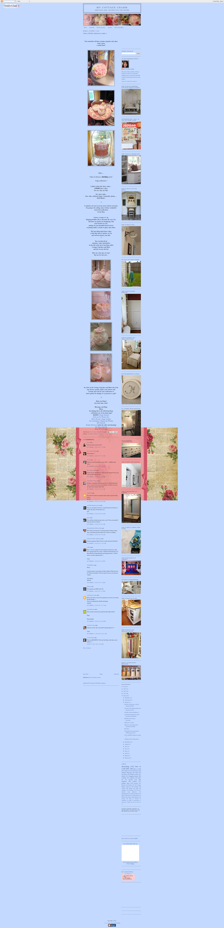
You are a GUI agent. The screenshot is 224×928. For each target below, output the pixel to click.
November (127, 700)
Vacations (137, 798)
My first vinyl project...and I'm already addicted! (131, 705)
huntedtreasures (90, 609)
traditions (124, 781)
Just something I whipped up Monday (101, 421)
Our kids (128, 795)
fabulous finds (134, 774)
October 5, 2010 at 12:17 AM (96, 605)
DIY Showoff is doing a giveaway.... (129, 719)
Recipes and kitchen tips (128, 785)
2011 (124, 693)
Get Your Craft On (101, 427)
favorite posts (133, 780)
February (127, 758)
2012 (124, 691)
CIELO (88, 547)
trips (123, 795)
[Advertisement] (96, 661)
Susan (88, 442)
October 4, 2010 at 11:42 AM (96, 543)
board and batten (134, 793)
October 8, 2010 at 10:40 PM (96, 621)
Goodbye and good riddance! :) (131, 712)
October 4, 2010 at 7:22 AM (96, 456)
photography (136, 800)
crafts (136, 772)
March (126, 755)
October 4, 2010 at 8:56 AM (96, 513)
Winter (123, 797)
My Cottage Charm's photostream (127, 878)
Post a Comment (87, 648)
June (126, 749)
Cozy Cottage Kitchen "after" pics (130, 843)
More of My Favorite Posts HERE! (130, 838)
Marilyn (89, 586)
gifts (137, 788)
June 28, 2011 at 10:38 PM (95, 644)
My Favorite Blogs (119, 27)
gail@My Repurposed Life (93, 505)
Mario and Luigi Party (136, 802)
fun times (124, 774)
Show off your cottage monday (101, 419)
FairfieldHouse (90, 565)
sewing (123, 798)
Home (85, 27)
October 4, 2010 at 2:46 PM (96, 561)
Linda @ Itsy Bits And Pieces (94, 538)
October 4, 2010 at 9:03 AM (96, 524)
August (127, 744)
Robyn (88, 460)
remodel (124, 778)
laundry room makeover (129, 792)
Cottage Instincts (104, 415)
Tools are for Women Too (101, 417)
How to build (137, 769)
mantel (130, 800)
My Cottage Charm (112, 7)
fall (137, 790)
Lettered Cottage (91, 625)
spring (130, 798)
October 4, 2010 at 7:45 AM (96, 477)
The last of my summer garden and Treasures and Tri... (132, 709)
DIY (127, 768)
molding (136, 787)
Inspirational (125, 793)
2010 (124, 696)
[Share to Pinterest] (117, 432)
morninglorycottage (92, 595)
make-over (127, 770)
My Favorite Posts (101, 27)
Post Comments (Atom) (95, 677)
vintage (123, 788)
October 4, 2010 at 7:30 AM (96, 466)
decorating (125, 766)
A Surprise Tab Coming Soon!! (131, 739)
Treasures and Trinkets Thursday (131, 771)
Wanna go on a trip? (129, 722)
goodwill (136, 783)
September (127, 742)
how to (138, 766)
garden (130, 788)
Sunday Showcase (91, 425)
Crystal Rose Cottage (92, 480)
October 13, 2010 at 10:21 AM (97, 633)
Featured (110, 27)
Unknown (89, 493)
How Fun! (126, 729)
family (123, 776)
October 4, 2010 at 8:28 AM (96, 501)
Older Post (116, 674)
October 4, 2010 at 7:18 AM (96, 447)
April (126, 753)
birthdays (131, 790)
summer (134, 781)
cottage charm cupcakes (95, 433)
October (127, 702)
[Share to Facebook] (115, 432)
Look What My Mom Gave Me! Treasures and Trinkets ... (131, 715)
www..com (128, 873)
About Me (91, 27)
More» (133, 863)
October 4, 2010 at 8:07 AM (96, 489)
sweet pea (124, 802)
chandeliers (124, 800)
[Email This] (110, 432)
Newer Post (85, 674)
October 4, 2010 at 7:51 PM (96, 591)
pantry (129, 802)
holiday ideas (126, 783)
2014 (124, 686)
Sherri (88, 517)
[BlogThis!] (112, 432)
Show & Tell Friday (101, 429)
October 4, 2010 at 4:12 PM (96, 582)
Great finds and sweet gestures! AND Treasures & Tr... (131, 732)
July (126, 746)
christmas (124, 790)
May (126, 751)
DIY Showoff (101, 423)
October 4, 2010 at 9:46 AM (96, 534)
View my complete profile (129, 81)
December (127, 698)
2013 (124, 689)
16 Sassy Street (90, 637)
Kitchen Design (130, 862)
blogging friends (133, 776)
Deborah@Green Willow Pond (94, 528)
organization (136, 795)
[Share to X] (113, 432)
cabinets (132, 778)
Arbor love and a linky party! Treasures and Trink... (131, 725)
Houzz (124, 862)
